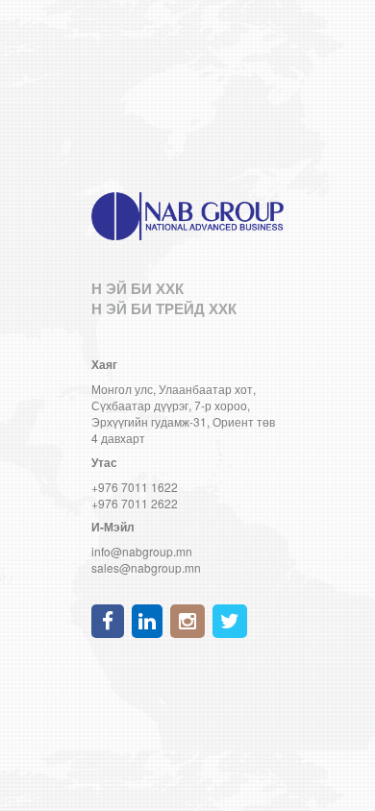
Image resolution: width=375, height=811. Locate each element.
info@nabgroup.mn (141, 551)
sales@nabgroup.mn (146, 567)
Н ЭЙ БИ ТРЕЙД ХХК (164, 308)
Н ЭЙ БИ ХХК (137, 288)
